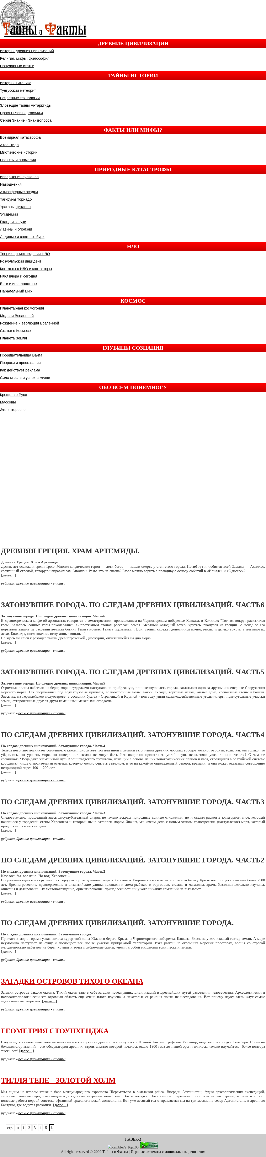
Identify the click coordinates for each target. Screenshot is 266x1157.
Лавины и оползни (16, 229)
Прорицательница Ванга (21, 355)
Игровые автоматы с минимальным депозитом (168, 1152)
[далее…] (49, 1001)
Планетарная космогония (22, 308)
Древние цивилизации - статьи (40, 583)
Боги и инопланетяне (18, 284)
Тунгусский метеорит (18, 90)
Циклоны (23, 207)
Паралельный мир (16, 291)
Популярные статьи (17, 66)
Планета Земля (13, 338)
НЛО (133, 246)
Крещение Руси (13, 395)
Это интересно (13, 410)
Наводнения (11, 184)
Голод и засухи (13, 222)
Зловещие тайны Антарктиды (26, 105)
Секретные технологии (20, 98)
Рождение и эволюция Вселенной (29, 323)
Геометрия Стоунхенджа (55, 1031)
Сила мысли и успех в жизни (25, 378)
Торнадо (24, 199)
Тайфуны (8, 199)
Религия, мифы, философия (24, 58)
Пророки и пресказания (20, 363)
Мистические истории (18, 152)
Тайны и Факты (115, 1152)
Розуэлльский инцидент (20, 261)
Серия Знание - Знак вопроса (26, 120)
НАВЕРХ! (133, 1139)
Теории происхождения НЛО (25, 254)
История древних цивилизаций (27, 51)
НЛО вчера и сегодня (18, 276)
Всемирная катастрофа (20, 137)
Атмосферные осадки (19, 192)
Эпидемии (9, 214)
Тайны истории (133, 75)
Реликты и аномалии (18, 160)
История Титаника (15, 83)
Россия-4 (35, 113)
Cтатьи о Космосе (15, 331)
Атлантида (9, 145)
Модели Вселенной (17, 316)
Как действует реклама (20, 370)
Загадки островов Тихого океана (72, 981)
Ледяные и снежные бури (22, 237)
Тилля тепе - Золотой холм (58, 1080)
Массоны (8, 402)
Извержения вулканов (19, 177)
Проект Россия (13, 113)
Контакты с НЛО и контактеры (26, 269)
